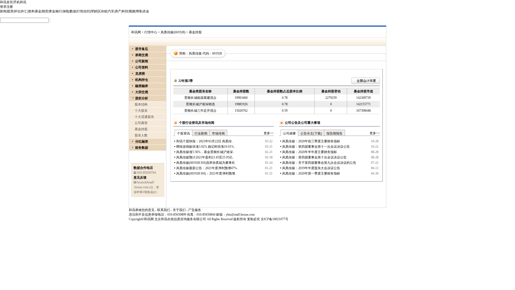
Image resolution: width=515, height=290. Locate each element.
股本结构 (141, 104)
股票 (10, 11)
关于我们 (179, 210)
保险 (66, 11)
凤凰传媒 (195, 53)
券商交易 (141, 55)
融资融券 (141, 86)
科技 (125, 11)
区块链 (102, 11)
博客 (139, 11)
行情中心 (150, 32)
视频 (132, 11)
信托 (87, 11)
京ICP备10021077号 (274, 219)
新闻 (3, 11)
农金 (146, 11)
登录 (3, 7)
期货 (45, 11)
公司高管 (141, 123)
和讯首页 (6, 2)
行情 (80, 11)
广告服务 (194, 210)
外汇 (24, 11)
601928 (217, 53)
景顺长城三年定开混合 (200, 111)
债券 (31, 11)
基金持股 (141, 129)
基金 (38, 11)
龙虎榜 (140, 73)
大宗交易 (141, 92)
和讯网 (136, 32)
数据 (73, 11)
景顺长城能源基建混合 (200, 98)
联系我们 (163, 210)
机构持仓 (141, 80)
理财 (94, 11)
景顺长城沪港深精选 (200, 104)
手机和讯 (19, 2)
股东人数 (141, 135)
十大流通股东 (144, 117)
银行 (59, 11)
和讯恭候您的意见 (141, 210)
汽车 (111, 11)
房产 (118, 11)
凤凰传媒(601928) (173, 32)
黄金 (52, 11)
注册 (9, 7)
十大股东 (141, 111)
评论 (17, 11)
